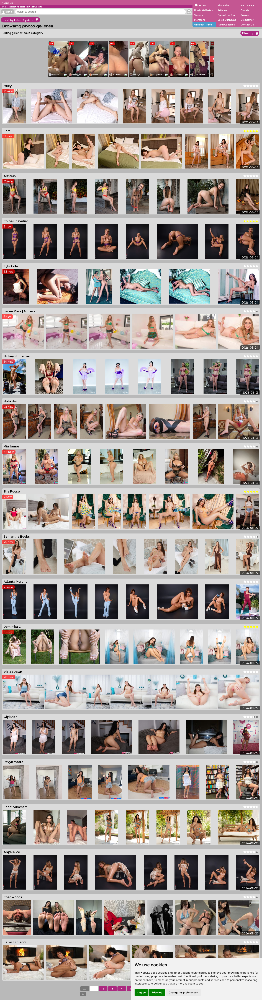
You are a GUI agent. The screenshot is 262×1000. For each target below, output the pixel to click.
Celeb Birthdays (226, 20)
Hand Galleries (226, 25)
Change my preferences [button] (183, 992)
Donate (245, 10)
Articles (222, 10)
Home (202, 5)
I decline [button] (157, 992)
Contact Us (247, 25)
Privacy (245, 15)
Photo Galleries (203, 10)
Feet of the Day (226, 15)
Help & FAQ (247, 5)
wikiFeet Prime (203, 25)
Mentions (199, 20)
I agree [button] (141, 992)
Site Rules (223, 5)
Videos (198, 15)
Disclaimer (247, 20)
